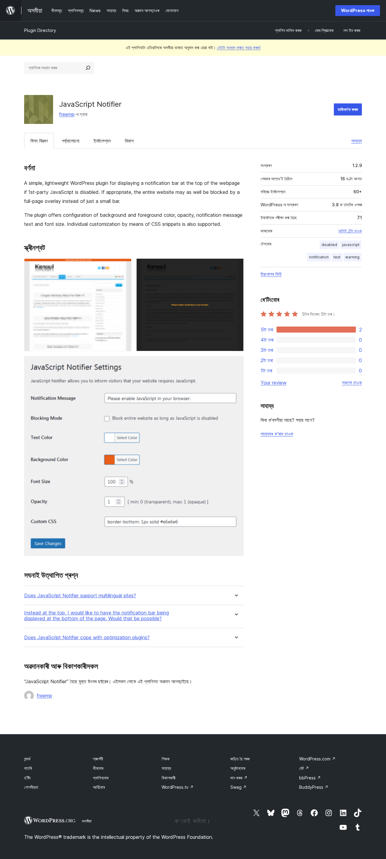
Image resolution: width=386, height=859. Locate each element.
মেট (304, 768)
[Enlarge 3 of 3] (236, 364)
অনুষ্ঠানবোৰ (237, 768)
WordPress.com (317, 758)
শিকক (165, 758)
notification (319, 257)
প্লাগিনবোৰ (100, 777)
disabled (329, 244)
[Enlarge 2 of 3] (236, 267)
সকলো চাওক (352, 383)
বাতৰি (28, 768)
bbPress (310, 777)
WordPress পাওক (357, 10)
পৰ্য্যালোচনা (70, 141)
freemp (66, 114)
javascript (350, 244)
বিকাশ (129, 141)
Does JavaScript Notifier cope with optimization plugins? (87, 637)
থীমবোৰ (98, 768)
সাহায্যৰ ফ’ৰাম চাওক (277, 434)
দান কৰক (239, 777)
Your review (273, 383)
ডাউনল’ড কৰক (348, 109)
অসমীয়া (87, 821)
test (337, 257)
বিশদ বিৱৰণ (39, 141)
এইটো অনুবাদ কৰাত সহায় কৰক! (239, 47)
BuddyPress (313, 787)
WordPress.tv (178, 787)
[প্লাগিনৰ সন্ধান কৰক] (88, 68)
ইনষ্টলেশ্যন (102, 141)
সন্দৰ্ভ (27, 758)
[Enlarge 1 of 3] (123, 267)
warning (352, 257)
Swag (238, 787)
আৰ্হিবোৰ (99, 787)
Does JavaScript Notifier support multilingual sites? (80, 595)
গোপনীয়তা (31, 787)
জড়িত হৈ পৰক (240, 758)
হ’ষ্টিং (27, 777)
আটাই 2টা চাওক (350, 231)
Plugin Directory (40, 30)
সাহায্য (356, 141)
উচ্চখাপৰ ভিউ (271, 274)
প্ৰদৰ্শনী (98, 758)
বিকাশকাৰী (169, 777)
